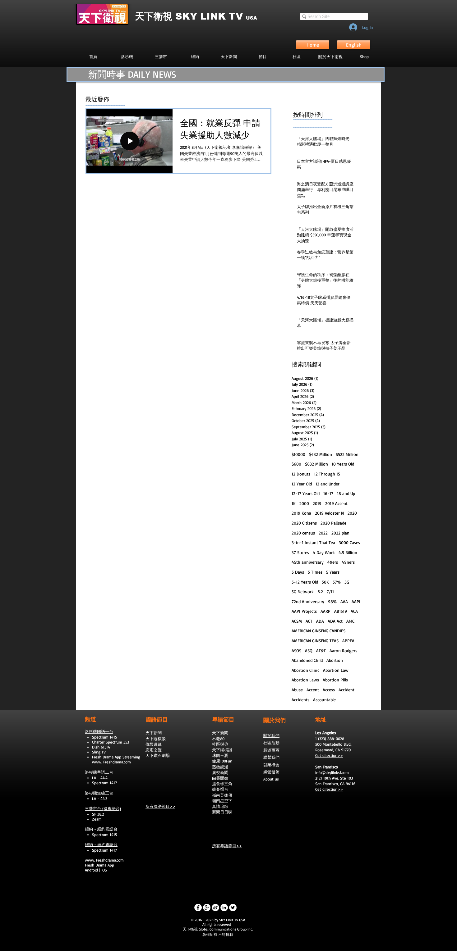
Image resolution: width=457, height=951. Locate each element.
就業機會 (271, 764)
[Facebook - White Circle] (198, 907)
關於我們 (271, 735)
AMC (350, 621)
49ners (348, 562)
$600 (296, 463)
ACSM (297, 621)
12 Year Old (302, 483)
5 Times (315, 572)
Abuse (297, 689)
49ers (332, 562)
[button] (262, 56)
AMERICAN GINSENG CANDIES (318, 630)
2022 (323, 532)
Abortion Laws (305, 679)
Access (329, 689)
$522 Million (347, 454)
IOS (104, 869)
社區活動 (271, 742)
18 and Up (346, 493)
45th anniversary (308, 562)
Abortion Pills (335, 679)
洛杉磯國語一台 (99, 731)
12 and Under (327, 483)
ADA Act (335, 621)
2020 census (303, 532)
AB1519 (340, 611)
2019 (317, 503)
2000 (304, 503)
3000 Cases (349, 542)
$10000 (298, 454)
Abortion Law (336, 670)
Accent (313, 689)
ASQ (308, 650)
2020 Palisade (333, 523)
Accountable (324, 699)
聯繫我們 (271, 757)
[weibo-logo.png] (215, 907)
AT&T (321, 650)
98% (332, 601)
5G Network (303, 591)
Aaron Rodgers (343, 650)
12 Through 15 (327, 473)
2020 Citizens (304, 523)
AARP (325, 611)
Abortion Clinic (305, 670)
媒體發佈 (271, 771)
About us (271, 778)
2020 (352, 513)
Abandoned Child (307, 660)
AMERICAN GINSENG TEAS (315, 640)
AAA (344, 601)
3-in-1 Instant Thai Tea (313, 542)
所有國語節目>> (160, 806)
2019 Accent (336, 503)
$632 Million (316, 463)
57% (337, 582)
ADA (320, 621)
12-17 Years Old (306, 493)
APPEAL (349, 640)
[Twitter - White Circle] (233, 907)
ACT (309, 621)
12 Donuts (301, 473)
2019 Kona (301, 513)
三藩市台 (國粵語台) (103, 808)
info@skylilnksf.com (332, 772)
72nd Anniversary (308, 601)
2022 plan (340, 532)
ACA (354, 611)
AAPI (356, 601)
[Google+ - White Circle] (206, 907)
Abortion (334, 660)
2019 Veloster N (329, 513)
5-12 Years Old (305, 582)
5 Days (298, 572)
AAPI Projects (304, 611)
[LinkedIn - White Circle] (224, 907)
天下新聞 (153, 732)
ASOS (296, 650)
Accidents (300, 699)
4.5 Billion (348, 552)
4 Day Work (324, 552)
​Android (91, 869)
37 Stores (300, 552)
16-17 (328, 493)
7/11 (330, 591)
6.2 (320, 591)
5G (346, 582)
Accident (346, 689)
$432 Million (320, 454)
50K (325, 582)
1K (294, 503)
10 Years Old (343, 463)
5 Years (332, 572)
